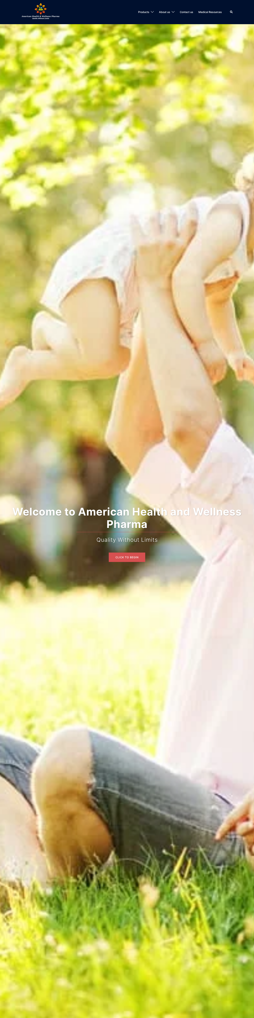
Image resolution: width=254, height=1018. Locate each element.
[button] (231, 12)
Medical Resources (210, 12)
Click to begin (127, 549)
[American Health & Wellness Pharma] (41, 12)
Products (143, 12)
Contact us (186, 12)
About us (164, 12)
